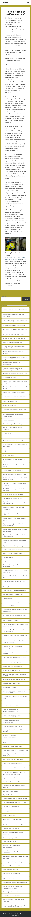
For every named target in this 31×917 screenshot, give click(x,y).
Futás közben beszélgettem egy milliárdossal (14, 602)
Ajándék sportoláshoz (8, 420)
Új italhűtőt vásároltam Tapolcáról (12, 895)
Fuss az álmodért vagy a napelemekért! (13, 594)
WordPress (20, 913)
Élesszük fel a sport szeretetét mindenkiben (14, 553)
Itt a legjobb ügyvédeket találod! (11, 670)
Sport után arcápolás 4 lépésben (11, 828)
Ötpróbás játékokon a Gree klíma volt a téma (14, 802)
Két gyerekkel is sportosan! (10, 687)
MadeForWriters (15, 915)
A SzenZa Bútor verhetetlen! (10, 401)
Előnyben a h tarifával (8, 561)
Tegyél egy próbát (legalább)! (10, 869)
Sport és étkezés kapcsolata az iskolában (13, 824)
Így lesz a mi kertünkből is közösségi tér (13, 662)
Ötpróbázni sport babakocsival (11, 806)
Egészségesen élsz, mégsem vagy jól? (12, 498)
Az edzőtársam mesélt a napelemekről (13, 440)
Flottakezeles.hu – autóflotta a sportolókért (14, 590)
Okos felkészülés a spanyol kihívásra (12, 763)
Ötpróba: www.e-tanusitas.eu (10, 791)
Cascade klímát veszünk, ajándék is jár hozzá (14, 474)
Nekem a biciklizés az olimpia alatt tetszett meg (15, 750)
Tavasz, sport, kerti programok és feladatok (14, 865)
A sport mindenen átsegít (9, 377)
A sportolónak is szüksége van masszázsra (14, 392)
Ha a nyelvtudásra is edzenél (10, 620)
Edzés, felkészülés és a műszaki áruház (13, 494)
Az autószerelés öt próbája (10, 437)
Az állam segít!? (7, 433)
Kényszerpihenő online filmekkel (11, 683)
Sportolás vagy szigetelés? (10, 837)
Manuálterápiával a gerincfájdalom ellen (13, 705)
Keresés (3, 296)
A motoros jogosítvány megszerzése (12, 342)
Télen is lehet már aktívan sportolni (12, 878)
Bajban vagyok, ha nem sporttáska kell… (13, 470)
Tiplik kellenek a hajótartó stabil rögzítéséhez (15, 882)
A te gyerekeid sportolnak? (10, 405)
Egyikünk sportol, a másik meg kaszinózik (13, 549)
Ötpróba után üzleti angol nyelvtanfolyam (13, 781)
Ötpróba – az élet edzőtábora (10, 778)
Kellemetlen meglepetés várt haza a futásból (14, 679)
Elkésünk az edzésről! (8, 557)
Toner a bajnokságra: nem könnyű (11, 892)
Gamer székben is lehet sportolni (11, 605)
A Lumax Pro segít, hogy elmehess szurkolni (14, 338)
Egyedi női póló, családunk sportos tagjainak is (15, 546)
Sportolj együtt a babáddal (10, 841)
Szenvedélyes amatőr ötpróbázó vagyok (13, 862)
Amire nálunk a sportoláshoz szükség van (13, 424)
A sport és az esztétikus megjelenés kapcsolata (15, 373)
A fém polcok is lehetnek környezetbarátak (14, 325)
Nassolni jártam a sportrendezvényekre (13, 746)
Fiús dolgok (6, 586)
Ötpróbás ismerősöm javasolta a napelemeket (15, 798)
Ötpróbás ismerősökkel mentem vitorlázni (14, 794)
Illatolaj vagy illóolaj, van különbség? (12, 666)
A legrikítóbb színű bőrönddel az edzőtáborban (15, 334)
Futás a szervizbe (7, 598)
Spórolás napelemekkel (9, 815)
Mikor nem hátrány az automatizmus (12, 726)
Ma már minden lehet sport (10, 702)
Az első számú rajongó (9, 455)
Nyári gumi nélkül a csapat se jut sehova (13, 759)
